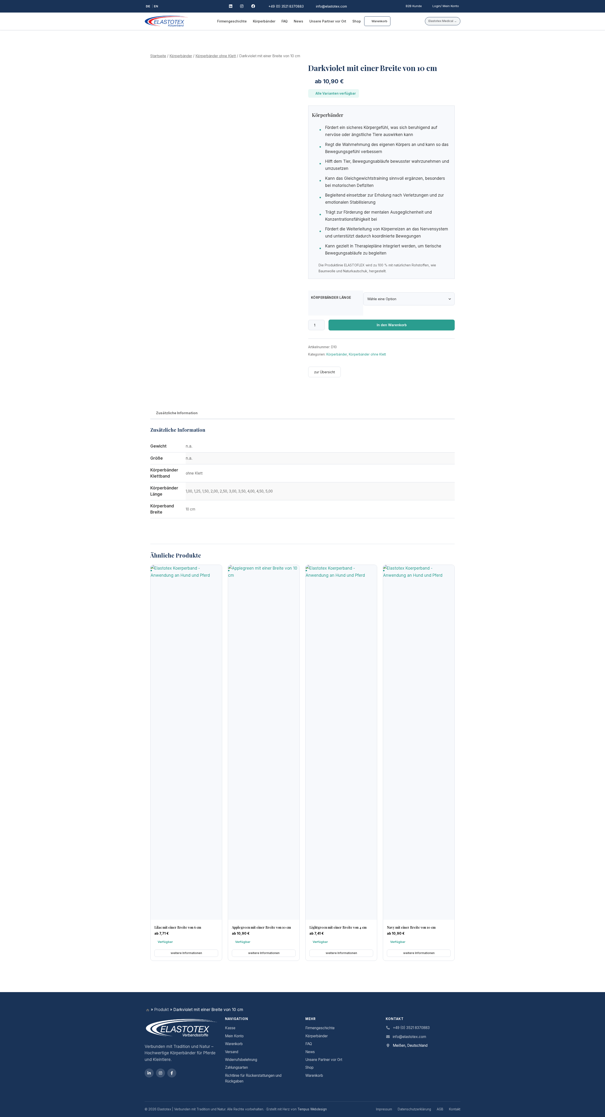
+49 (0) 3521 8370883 (411, 1027)
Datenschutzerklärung (414, 1109)
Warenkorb (379, 21)
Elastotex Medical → (442, 21)
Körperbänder (264, 21)
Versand (231, 1052)
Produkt (161, 1009)
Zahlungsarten (236, 1067)
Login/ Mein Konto (445, 6)
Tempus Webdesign (312, 1109)
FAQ (284, 21)
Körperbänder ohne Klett (215, 56)
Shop (356, 21)
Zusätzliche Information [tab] (177, 413)
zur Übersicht (324, 372)
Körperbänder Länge (331, 297)
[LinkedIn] (231, 6)
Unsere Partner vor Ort (327, 21)
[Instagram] (242, 6)
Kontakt (454, 1109)
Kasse (230, 1028)
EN (156, 6)
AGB (440, 1109)
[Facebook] (253, 6)
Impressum (384, 1109)
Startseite (158, 56)
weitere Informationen (186, 953)
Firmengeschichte (232, 21)
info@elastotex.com (409, 1036)
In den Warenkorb (392, 325)
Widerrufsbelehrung (241, 1059)
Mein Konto (234, 1036)
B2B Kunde (414, 6)
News (298, 21)
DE (148, 6)
